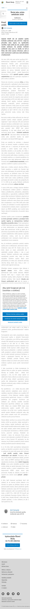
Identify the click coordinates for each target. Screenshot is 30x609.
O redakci (4, 588)
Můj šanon (4, 562)
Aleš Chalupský (8, 28)
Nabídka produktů (6, 577)
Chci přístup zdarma (12, 545)
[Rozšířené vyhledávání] (3, 14)
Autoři (3, 564)
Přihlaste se (18, 549)
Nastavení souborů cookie (8, 601)
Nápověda (4, 580)
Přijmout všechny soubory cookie (15, 314)
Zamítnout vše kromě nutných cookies (15, 318)
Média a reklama (6, 570)
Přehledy (4, 582)
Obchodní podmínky (7, 598)
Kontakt (4, 585)
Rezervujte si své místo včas (17, 23)
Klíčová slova (5, 566)
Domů (3, 7)
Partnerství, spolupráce (8, 574)
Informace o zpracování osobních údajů (11, 599)
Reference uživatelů (7, 572)
